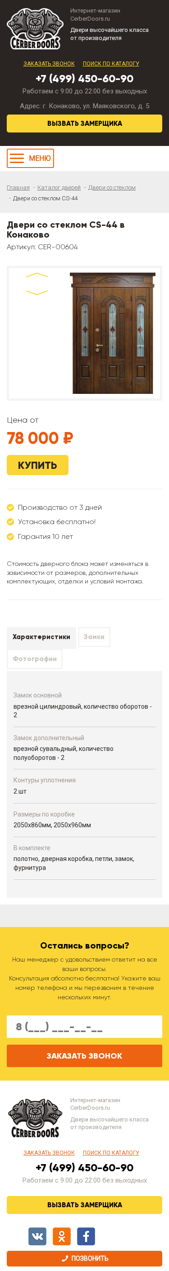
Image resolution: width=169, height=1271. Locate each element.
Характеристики (41, 637)
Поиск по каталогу (111, 64)
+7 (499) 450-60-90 (84, 78)
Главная (18, 187)
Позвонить (90, 1258)
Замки (94, 637)
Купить (37, 465)
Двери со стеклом (112, 187)
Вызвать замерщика (84, 123)
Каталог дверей (59, 187)
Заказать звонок (49, 64)
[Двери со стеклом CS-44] (112, 333)
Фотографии (35, 659)
